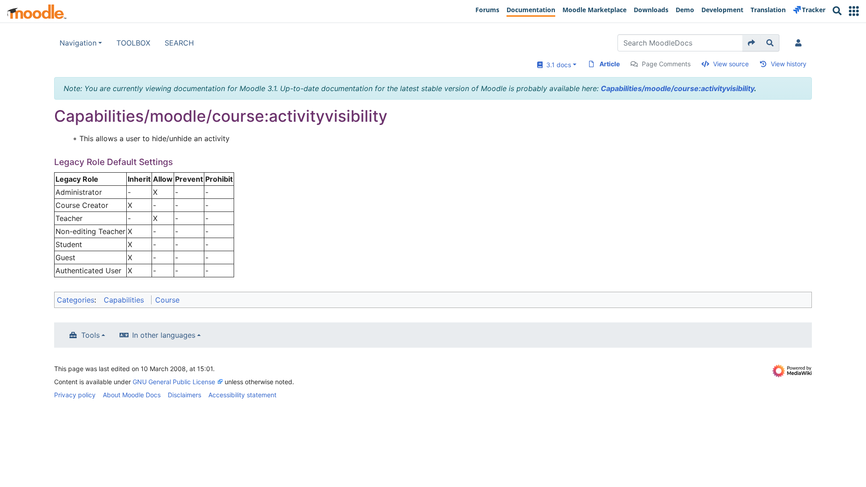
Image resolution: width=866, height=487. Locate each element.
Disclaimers (184, 395)
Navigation (78, 42)
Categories (75, 299)
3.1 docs (557, 65)
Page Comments (666, 64)
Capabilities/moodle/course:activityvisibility (677, 88)
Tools (90, 335)
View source (731, 64)
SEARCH (179, 42)
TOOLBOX (133, 42)
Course (167, 299)
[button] (853, 11)
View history (788, 64)
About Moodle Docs (132, 395)
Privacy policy (75, 395)
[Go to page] (751, 42)
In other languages (163, 335)
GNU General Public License (174, 382)
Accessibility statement (242, 395)
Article (609, 64)
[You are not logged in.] (800, 43)
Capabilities (124, 299)
